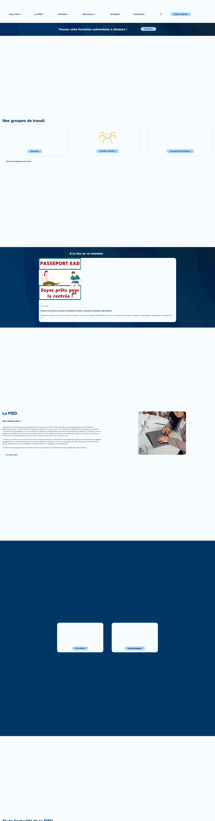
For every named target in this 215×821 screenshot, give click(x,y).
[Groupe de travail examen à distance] (107, 140)
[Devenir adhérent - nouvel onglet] (135, 637)
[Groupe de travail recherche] (35, 140)
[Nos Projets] (80, 637)
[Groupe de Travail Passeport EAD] (180, 140)
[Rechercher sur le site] (161, 14)
